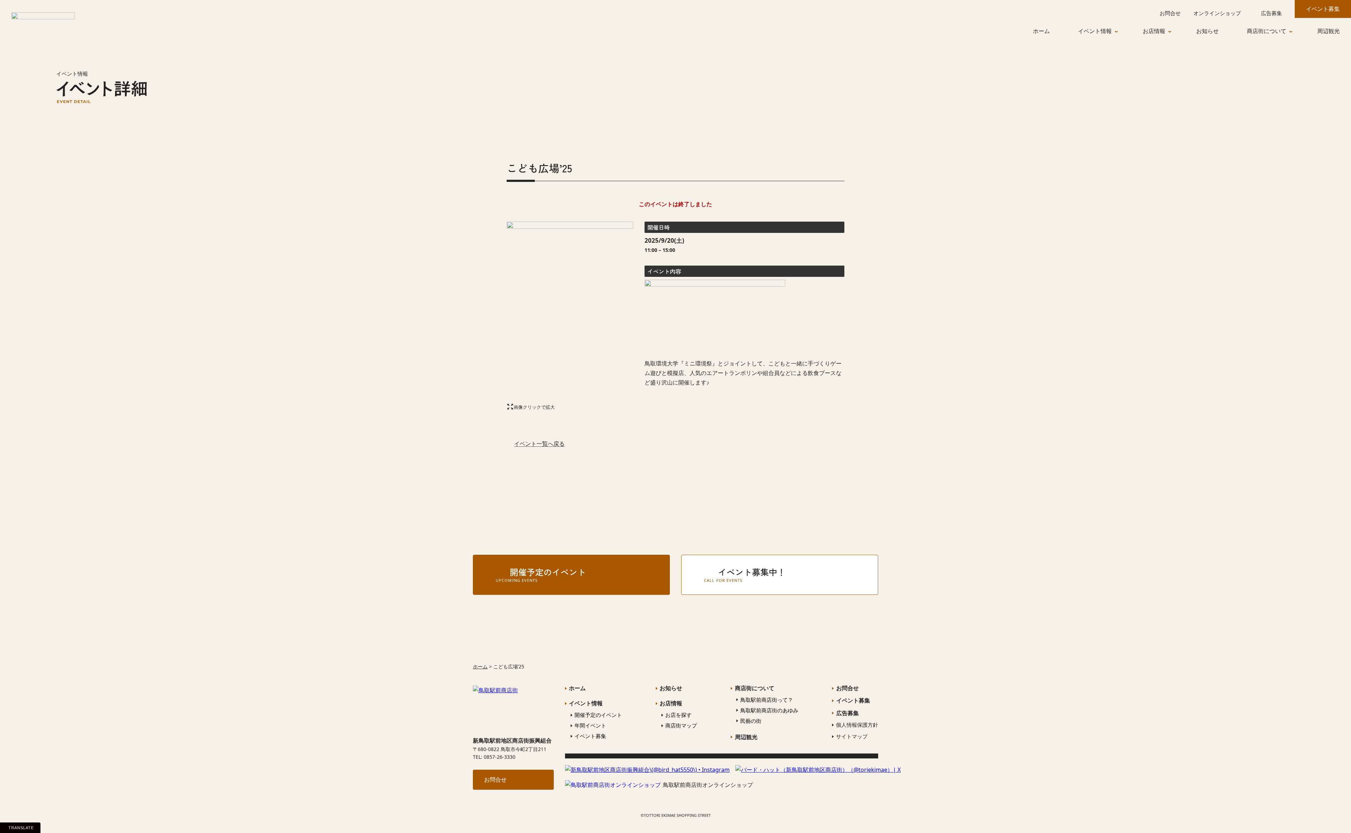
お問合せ (495, 779)
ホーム (480, 666)
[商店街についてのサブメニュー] (1296, 31)
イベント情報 (72, 73)
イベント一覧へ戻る (539, 443)
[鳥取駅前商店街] (43, 22)
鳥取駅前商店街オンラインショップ (708, 785)
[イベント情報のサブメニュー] (1122, 31)
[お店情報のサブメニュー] (1175, 31)
